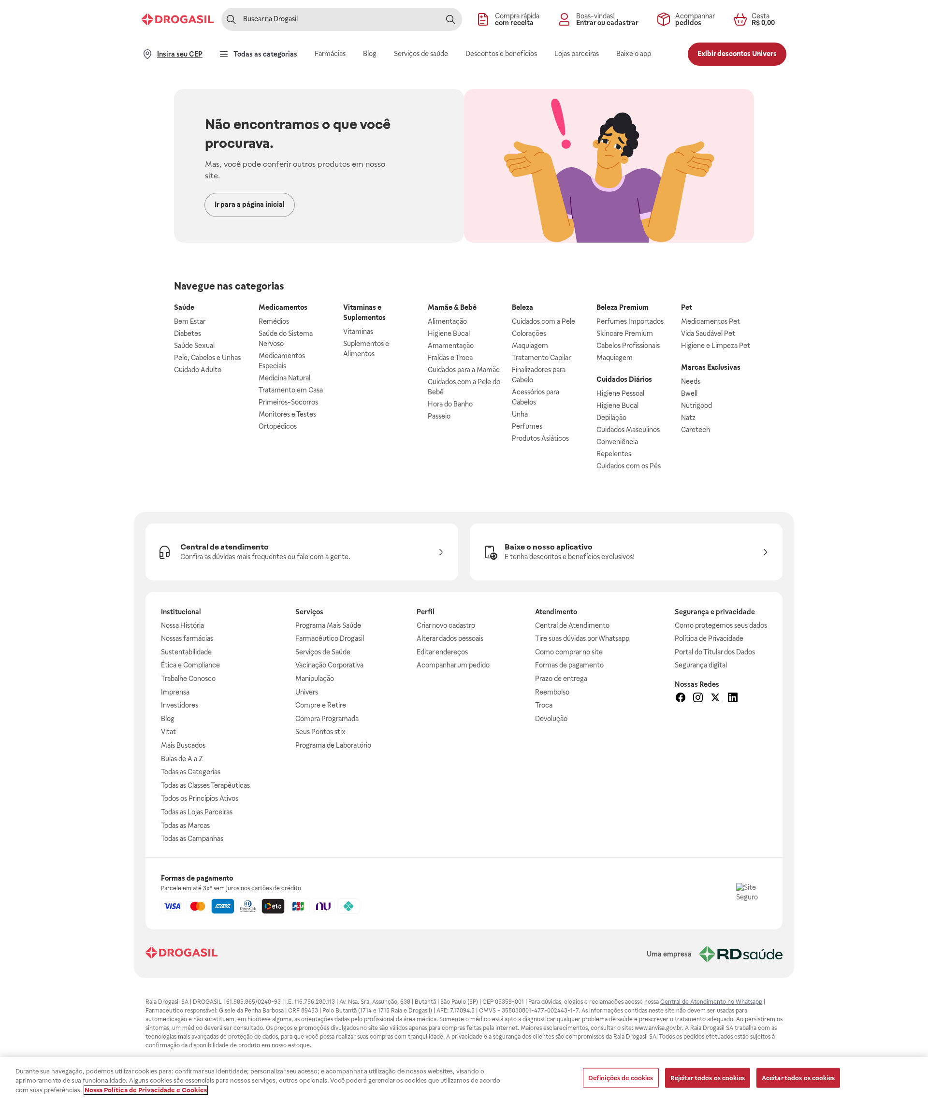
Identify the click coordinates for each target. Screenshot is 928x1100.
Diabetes (187, 333)
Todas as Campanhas (192, 838)
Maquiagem (530, 345)
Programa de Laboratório (333, 745)
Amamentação (451, 345)
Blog (167, 719)
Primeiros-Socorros (288, 402)
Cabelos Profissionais (628, 345)
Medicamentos (283, 307)
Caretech (695, 430)
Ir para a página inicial (250, 204)
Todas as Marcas (185, 825)
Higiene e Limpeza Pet (715, 345)
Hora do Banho (450, 404)
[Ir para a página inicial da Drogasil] (178, 19)
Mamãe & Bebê (452, 307)
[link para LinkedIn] (733, 699)
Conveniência (617, 442)
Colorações (529, 333)
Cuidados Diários (624, 379)
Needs (690, 381)
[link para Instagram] (698, 699)
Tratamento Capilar (541, 358)
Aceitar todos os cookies (798, 1077)
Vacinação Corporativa (329, 665)
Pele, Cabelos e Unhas (207, 358)
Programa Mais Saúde (328, 625)
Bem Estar (189, 321)
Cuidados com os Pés (628, 466)
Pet (686, 307)
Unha (520, 414)
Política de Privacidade (709, 638)
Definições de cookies (620, 1077)
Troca (543, 705)
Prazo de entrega (561, 678)
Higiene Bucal (449, 333)
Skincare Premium (624, 333)
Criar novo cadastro (446, 625)
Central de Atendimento (572, 625)
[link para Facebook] (680, 699)
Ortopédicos (278, 426)
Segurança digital (701, 665)
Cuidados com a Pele (543, 321)
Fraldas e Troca (450, 358)
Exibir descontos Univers (737, 54)
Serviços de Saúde (322, 652)
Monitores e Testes (287, 414)
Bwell (689, 393)
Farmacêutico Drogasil (329, 638)
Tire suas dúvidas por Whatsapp (582, 638)
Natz (688, 417)
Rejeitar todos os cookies (707, 1077)
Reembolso (552, 692)
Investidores (179, 705)
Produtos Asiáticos (540, 438)
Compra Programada (327, 719)
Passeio (439, 416)
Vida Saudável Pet (708, 333)
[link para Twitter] (715, 699)
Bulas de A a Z (182, 759)
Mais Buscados (183, 745)
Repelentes (613, 454)
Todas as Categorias (190, 772)
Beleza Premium (622, 307)
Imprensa (175, 692)
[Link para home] (181, 954)
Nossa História (182, 625)
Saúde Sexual (194, 345)
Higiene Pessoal (620, 393)
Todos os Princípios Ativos (199, 798)
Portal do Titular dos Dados (715, 652)
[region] (464, 1078)
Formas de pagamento (569, 665)
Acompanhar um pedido (453, 665)
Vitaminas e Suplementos (364, 312)
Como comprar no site (569, 652)
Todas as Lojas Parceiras (196, 812)
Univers (306, 692)
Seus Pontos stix (320, 732)
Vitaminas (358, 331)
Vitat (168, 732)
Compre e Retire (320, 705)
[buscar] (450, 19)
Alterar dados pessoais (450, 638)
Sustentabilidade (186, 652)
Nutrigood (696, 405)
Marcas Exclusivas (710, 367)
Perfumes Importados (630, 321)
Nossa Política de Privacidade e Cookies (146, 1090)
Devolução (551, 719)
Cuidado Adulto (197, 370)
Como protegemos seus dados (721, 625)
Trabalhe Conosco (188, 678)
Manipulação (314, 678)
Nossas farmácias (187, 638)
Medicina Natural (284, 378)
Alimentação (447, 321)
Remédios (274, 321)
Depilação (611, 417)
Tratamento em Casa (291, 390)
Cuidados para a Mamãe (464, 370)
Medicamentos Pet (710, 321)
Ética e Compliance (190, 665)
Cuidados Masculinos (628, 430)
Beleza (522, 307)
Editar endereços (442, 652)
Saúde (184, 307)
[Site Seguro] (751, 898)
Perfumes (527, 426)
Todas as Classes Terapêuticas (205, 785)
